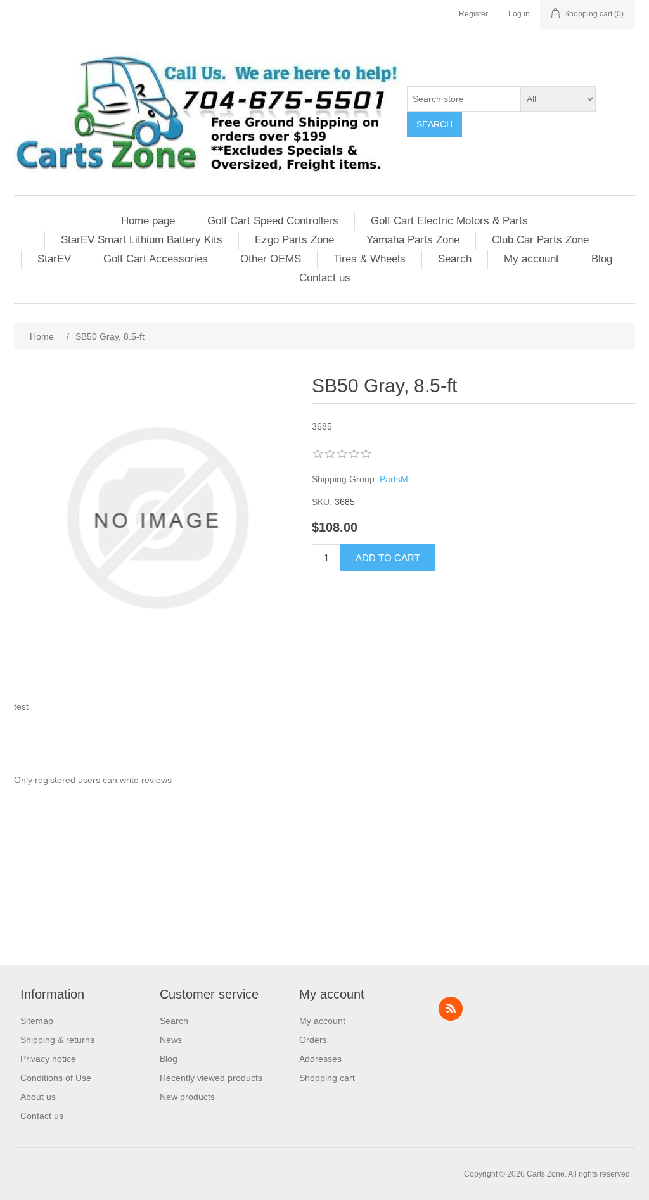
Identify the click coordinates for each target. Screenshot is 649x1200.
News (171, 1040)
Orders (313, 1040)
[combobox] (464, 99)
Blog (601, 259)
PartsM (394, 479)
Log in (519, 14)
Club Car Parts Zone (540, 240)
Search (434, 124)
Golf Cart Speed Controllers (272, 221)
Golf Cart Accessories (155, 259)
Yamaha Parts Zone (412, 240)
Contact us (324, 278)
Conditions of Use (55, 1078)
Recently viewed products (211, 1078)
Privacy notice (48, 1059)
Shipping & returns (57, 1040)
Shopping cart (327, 1078)
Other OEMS (270, 259)
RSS (451, 1009)
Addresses (320, 1059)
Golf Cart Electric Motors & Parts (449, 221)
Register (473, 14)
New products (187, 1097)
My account (531, 259)
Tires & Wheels (369, 259)
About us (38, 1097)
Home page (148, 221)
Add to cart (388, 557)
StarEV (54, 259)
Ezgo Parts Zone (294, 240)
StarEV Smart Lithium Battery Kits (141, 240)
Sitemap (36, 1021)
